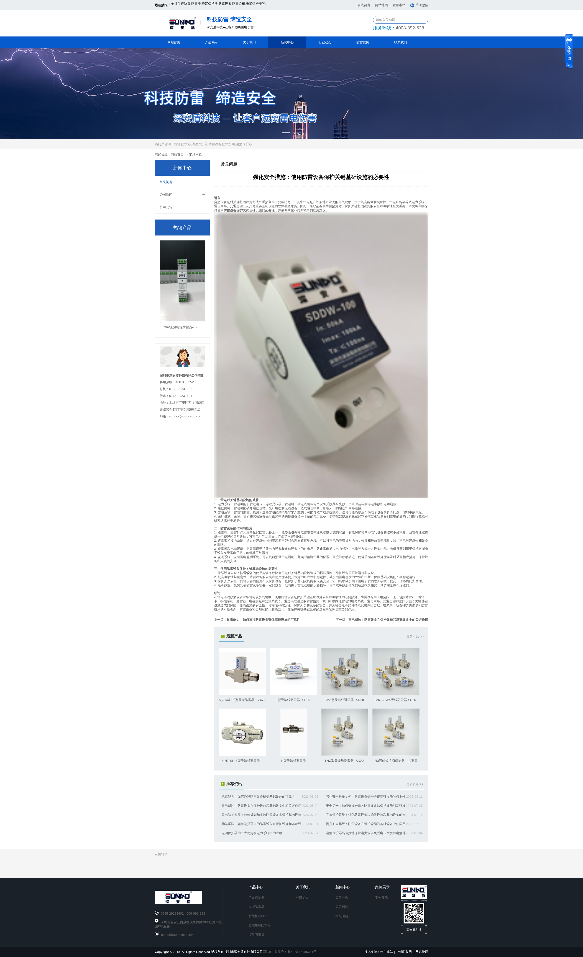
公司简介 (302, 898)
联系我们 (400, 42)
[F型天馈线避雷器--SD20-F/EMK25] (293, 694)
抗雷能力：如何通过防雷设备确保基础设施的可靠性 (263, 619)
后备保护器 (256, 898)
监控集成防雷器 (259, 925)
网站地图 (381, 5)
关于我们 (249, 42)
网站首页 (173, 42)
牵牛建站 (386, 952)
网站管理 (421, 952)
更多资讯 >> (415, 784)
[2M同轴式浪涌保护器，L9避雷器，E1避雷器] (395, 754)
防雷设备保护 (233, 210)
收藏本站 (399, 5)
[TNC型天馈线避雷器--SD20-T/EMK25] (344, 754)
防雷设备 (246, 573)
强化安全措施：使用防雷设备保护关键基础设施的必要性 (366, 796)
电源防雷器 (256, 907)
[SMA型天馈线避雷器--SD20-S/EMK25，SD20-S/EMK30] (344, 694)
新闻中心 (287, 42)
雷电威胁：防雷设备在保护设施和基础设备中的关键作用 (388, 619)
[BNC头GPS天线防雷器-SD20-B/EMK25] (395, 694)
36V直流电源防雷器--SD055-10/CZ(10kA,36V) (197, 327)
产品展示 (211, 42)
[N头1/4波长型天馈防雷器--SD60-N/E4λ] (242, 694)
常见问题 (195, 154)
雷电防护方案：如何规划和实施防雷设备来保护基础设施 (261, 815)
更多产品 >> (415, 636)
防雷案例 (362, 42)
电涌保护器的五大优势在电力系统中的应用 (252, 833)
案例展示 (381, 898)
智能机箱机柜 (258, 916)
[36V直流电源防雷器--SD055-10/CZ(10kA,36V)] (182, 320)
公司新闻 (166, 194)
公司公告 (166, 207)
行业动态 (325, 42)
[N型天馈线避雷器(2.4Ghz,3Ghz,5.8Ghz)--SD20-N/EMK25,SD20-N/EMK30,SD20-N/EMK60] (293, 754)
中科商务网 (404, 952)
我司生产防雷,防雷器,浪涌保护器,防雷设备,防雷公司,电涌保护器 (216, 5)
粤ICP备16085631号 (302, 952)
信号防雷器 (256, 934)
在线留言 (364, 5)
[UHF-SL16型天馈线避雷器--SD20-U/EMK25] (242, 754)
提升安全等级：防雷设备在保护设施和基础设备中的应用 (366, 824)
